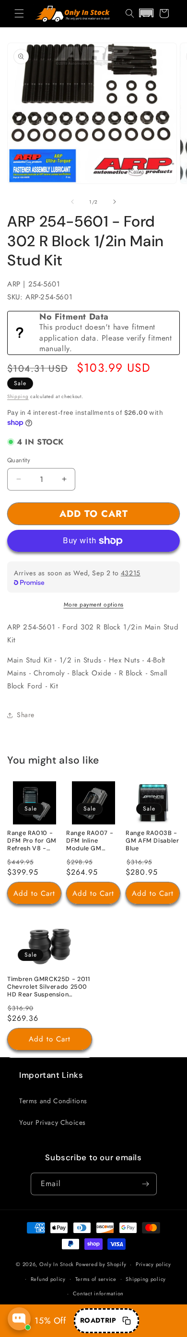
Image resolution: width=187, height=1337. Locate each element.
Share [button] (26, 715)
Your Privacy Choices (52, 1122)
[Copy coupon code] (126, 1320)
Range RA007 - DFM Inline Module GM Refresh (89, 841)
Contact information (98, 1293)
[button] (19, 13)
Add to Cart (34, 893)
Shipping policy (146, 1279)
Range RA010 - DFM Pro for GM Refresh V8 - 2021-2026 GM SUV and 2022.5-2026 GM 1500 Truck (33, 841)
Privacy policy (153, 1264)
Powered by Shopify (101, 1264)
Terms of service (96, 1279)
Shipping (18, 396)
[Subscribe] (145, 1184)
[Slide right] (114, 201)
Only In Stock (56, 1264)
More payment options (94, 604)
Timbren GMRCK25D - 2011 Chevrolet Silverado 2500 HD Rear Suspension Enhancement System (48, 987)
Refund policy (48, 1279)
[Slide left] (72, 201)
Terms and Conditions (53, 1101)
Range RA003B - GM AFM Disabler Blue (152, 840)
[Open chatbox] (19, 1318)
